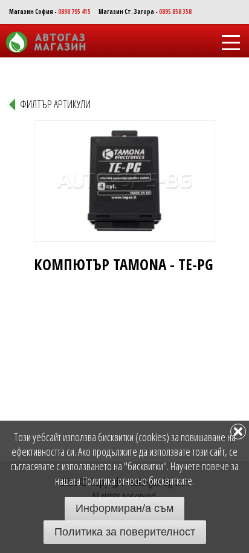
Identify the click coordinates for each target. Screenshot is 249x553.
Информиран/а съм (124, 508)
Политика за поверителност (124, 532)
